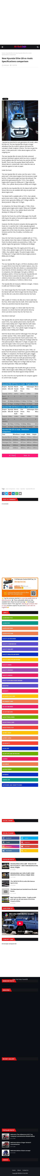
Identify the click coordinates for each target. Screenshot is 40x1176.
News (6, 759)
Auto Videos (8, 675)
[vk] (11, 850)
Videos (6, 774)
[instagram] (11, 846)
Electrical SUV (9, 727)
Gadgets (7, 743)
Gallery (6, 748)
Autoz (17, 489)
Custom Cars (8, 712)
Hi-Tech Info (24, 1173)
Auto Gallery (8, 649)
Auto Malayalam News (11, 654)
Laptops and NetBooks (12, 753)
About (19, 1170)
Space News (8, 769)
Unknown (6, 65)
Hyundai (22, 489)
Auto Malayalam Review (12, 659)
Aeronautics (8, 618)
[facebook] (11, 838)
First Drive (7, 733)
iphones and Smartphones (13, 785)
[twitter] (29, 838)
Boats (6, 691)
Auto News (7, 665)
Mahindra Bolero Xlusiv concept (20, 1150)
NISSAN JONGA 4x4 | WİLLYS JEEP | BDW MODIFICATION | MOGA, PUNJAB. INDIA (22, 874)
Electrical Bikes (9, 717)
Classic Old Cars (9, 696)
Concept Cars (8, 701)
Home (3, 53)
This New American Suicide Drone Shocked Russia (23, 890)
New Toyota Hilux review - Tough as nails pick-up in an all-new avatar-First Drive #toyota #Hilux (23, 899)
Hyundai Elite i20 (10, 53)
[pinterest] (29, 842)
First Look (7, 738)
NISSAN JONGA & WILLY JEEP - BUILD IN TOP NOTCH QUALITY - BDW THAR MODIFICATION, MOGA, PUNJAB (24, 865)
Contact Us (25, 1170)
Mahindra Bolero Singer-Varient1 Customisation (20, 1143)
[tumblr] (11, 842)
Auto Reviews (8, 670)
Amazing (7, 623)
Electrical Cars (9, 722)
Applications (8, 628)
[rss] (29, 850)
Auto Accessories (10, 639)
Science (6, 764)
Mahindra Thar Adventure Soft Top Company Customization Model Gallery (22, 1135)
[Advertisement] (20, 22)
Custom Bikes (8, 706)
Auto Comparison (10, 489)
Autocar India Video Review (13, 680)
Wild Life (7, 780)
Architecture (8, 633)
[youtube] (29, 846)
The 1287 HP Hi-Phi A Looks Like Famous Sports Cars (22, 882)
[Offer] (20, 596)
